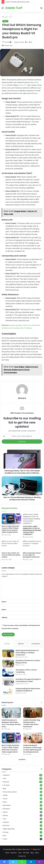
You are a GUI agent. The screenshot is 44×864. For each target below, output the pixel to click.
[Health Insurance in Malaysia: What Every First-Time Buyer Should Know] (11, 712)
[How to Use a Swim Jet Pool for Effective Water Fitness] (11, 545)
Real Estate (7, 805)
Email (4, 609)
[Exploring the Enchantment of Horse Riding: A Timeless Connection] (8, 653)
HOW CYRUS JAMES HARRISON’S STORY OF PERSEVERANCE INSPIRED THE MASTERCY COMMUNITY (32, 530)
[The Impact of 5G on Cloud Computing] (8, 673)
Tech (10, 17)
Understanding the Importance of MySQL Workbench (28, 689)
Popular (7, 644)
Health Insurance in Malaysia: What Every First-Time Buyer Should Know (11, 723)
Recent (20, 644)
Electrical (6, 825)
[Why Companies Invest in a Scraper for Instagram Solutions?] (32, 545)
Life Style (6, 785)
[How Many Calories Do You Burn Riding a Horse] (8, 663)
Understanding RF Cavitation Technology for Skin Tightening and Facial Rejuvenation (32, 748)
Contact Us (22, 856)
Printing (5, 832)
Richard (22, 398)
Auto (4, 819)
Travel (5, 798)
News (5, 802)
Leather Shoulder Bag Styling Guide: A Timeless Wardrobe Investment (31, 723)
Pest (4, 835)
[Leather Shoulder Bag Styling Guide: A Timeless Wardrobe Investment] (32, 712)
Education (6, 809)
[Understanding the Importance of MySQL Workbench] (8, 691)
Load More (22, 759)
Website (4, 617)
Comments (36, 644)
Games (5, 815)
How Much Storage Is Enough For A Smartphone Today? (28, 680)
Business (6, 782)
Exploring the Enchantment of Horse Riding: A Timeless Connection (27, 652)
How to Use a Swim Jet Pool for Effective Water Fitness (11, 555)
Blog (4, 788)
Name (4, 602)
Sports (5, 812)
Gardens (6, 822)
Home (6, 17)
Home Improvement (10, 792)
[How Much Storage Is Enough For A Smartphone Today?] (8, 682)
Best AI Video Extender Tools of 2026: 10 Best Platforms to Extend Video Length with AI (10, 529)
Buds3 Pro (23, 85)
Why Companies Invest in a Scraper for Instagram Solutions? (32, 555)
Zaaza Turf (36, 849)
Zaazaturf (6, 775)
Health (5, 795)
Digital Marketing (9, 829)
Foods (5, 839)
